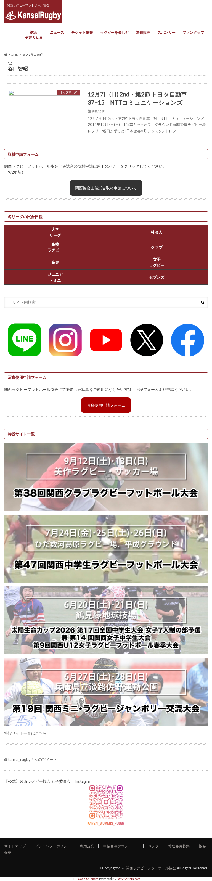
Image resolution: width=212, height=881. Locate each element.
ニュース (57, 32)
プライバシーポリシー (53, 846)
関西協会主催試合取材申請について (106, 188)
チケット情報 (82, 32)
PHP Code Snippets (85, 878)
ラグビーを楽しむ (114, 32)
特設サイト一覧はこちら (25, 733)
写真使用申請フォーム (106, 405)
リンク (153, 846)
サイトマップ (15, 846)
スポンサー (167, 32)
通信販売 (143, 32)
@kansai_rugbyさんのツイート (30, 759)
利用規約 (87, 846)
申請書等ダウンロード (121, 846)
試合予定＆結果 (34, 35)
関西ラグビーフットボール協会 (151, 868)
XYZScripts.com (129, 878)
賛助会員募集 (179, 846)
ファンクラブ (193, 32)
